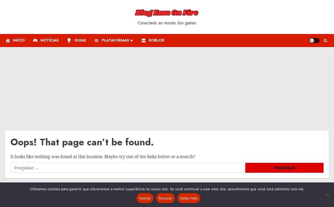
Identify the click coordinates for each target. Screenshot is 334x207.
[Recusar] (327, 194)
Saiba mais (189, 198)
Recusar (165, 198)
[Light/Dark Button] (314, 40)
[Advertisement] (167, 86)
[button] (325, 41)
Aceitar (145, 198)
